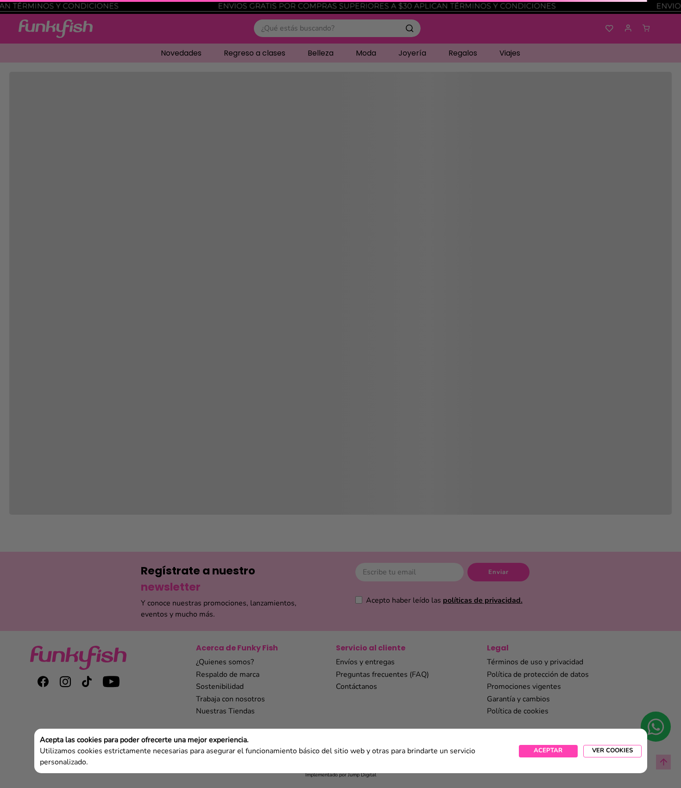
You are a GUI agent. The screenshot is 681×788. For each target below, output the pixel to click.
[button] (612, 751)
